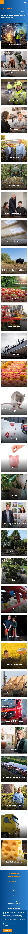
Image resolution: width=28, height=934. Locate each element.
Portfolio (14, 892)
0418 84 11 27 (14, 874)
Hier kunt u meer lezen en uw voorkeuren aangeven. (13, 924)
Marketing (14, 901)
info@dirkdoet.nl (14, 876)
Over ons (14, 890)
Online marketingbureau (14, 908)
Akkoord (7, 930)
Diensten (14, 895)
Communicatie (14, 906)
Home (14, 887)
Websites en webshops (14, 903)
